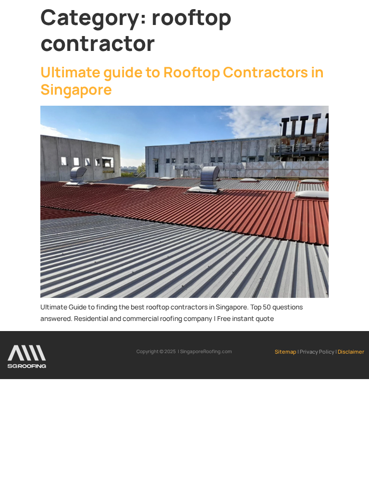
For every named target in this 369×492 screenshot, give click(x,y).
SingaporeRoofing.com (206, 351)
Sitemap (286, 351)
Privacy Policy (317, 351)
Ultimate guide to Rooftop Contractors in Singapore (182, 80)
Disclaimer (351, 351)
